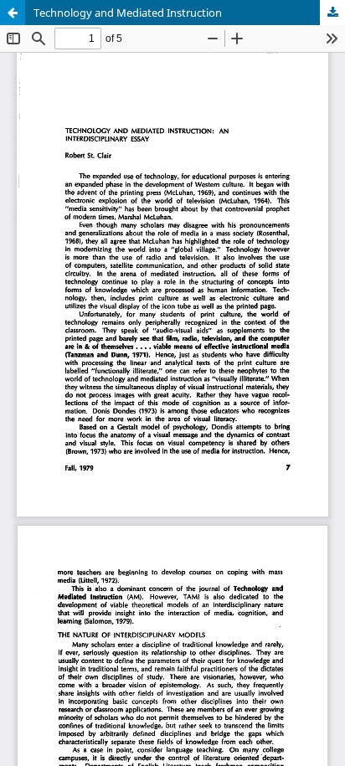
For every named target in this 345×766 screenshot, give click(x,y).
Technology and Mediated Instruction (127, 12)
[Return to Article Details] (12, 12)
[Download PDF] (332, 12)
